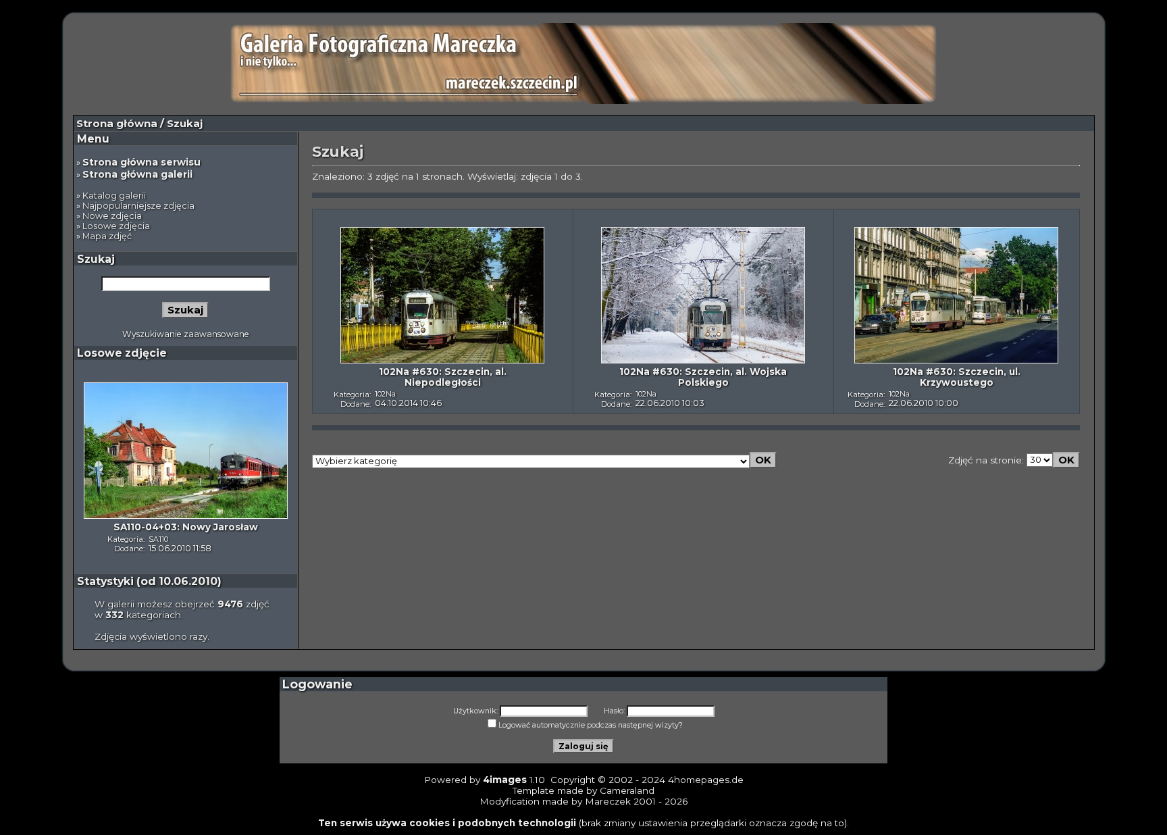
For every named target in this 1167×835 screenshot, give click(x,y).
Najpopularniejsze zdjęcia (138, 206)
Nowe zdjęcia (112, 216)
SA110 (158, 539)
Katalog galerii (114, 196)
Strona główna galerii (137, 174)
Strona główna (116, 124)
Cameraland (627, 790)
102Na (385, 394)
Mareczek (608, 801)
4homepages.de (706, 779)
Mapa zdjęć (107, 236)
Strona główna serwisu (141, 162)
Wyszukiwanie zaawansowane (185, 334)
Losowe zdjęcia (116, 226)
